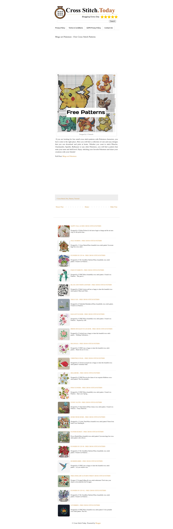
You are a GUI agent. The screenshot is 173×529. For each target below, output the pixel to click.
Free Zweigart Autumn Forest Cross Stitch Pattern (91, 476)
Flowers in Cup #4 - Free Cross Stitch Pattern (88, 255)
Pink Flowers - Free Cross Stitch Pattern (86, 388)
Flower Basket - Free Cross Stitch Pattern (87, 432)
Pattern (71, 198)
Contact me (108, 28)
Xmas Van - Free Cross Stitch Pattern (85, 299)
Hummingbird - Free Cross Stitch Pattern (87, 461)
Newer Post (59, 207)
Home (87, 207)
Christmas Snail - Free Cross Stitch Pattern (88, 358)
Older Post (113, 207)
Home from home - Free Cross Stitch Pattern (88, 417)
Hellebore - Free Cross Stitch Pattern (85, 373)
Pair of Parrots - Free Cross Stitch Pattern (87, 270)
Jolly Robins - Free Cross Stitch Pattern (86, 241)
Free (67, 198)
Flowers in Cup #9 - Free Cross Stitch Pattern (88, 446)
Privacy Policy (60, 28)
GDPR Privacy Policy (93, 28)
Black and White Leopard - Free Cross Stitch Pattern (91, 285)
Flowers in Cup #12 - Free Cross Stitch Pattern (88, 490)
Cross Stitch (61, 198)
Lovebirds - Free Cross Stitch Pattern (85, 505)
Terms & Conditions (76, 28)
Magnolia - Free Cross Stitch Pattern (85, 343)
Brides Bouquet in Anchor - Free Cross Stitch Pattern (91, 329)
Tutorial (76, 198)
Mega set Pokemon (69, 156)
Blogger (98, 523)
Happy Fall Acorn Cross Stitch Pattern (86, 226)
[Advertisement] (86, 56)
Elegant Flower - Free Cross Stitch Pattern (88, 314)
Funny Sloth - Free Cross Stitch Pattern (86, 402)
